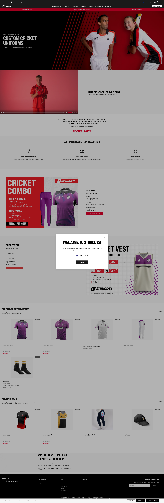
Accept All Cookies (152, 500)
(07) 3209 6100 (6, 2)
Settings (131, 500)
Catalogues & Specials (86, 6)
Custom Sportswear (57, 6)
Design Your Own (157, 6)
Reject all (140, 500)
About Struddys (16, 2)
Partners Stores (98, 6)
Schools (67, 6)
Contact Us (25, 2)
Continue (82, 262)
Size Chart (34, 2)
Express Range (74, 6)
